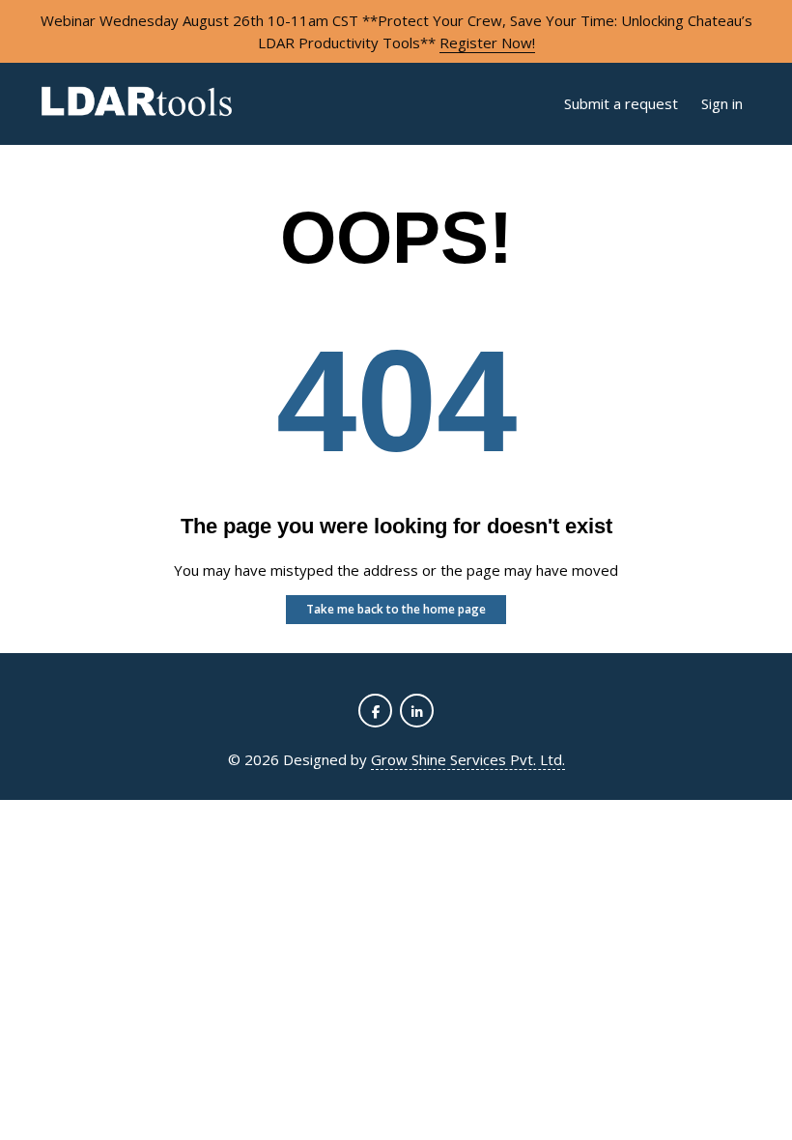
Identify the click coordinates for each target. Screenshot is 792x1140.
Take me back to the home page (396, 609)
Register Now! (487, 42)
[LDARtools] (137, 104)
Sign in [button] (722, 103)
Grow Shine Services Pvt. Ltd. (468, 759)
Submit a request (621, 103)
